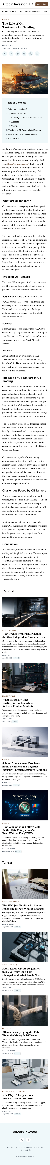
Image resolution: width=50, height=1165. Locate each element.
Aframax (14, 126)
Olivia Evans (7, 782)
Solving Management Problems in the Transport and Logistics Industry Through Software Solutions (24, 766)
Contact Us (26, 1150)
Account (10, 1147)
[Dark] (30, 4)
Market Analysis (9, 696)
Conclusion (13, 138)
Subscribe (41, 4)
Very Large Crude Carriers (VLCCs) (26, 117)
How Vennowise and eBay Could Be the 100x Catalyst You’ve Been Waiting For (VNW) (21, 830)
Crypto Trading (9, 630)
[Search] (33, 4)
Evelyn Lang (7, 46)
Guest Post (38, 1147)
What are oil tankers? (17, 109)
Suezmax (15, 122)
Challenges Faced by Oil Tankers (22, 134)
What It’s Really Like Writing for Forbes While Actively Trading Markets (17, 702)
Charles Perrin (8, 849)
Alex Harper (7, 655)
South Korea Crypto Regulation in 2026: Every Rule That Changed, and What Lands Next (21, 971)
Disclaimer (28, 1147)
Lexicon (18, 1147)
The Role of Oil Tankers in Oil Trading (24, 130)
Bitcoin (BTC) (7, 1028)
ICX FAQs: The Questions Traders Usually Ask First (17, 1096)
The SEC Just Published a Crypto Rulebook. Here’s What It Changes (23, 907)
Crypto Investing (9, 965)
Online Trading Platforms (13, 1091)
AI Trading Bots (9, 11)
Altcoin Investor (14, 4)
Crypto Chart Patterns (30, 11)
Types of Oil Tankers (17, 113)
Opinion (5, 19)
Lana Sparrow (8, 924)
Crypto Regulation (10, 902)
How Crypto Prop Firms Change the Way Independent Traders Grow (23, 635)
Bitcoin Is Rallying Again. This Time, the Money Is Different (20, 1033)
